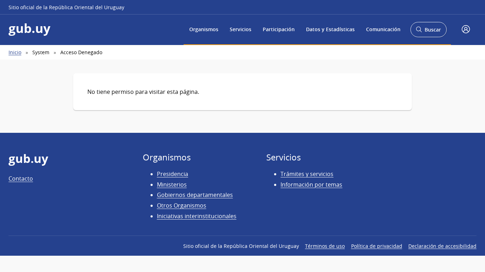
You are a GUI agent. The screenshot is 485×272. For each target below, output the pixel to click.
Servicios (240, 29)
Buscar (428, 31)
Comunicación (383, 29)
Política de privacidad (376, 246)
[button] (465, 30)
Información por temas (311, 184)
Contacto (21, 178)
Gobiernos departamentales (195, 195)
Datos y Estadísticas (330, 29)
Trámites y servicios (306, 174)
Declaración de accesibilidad (442, 246)
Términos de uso (325, 246)
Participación (279, 29)
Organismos (203, 29)
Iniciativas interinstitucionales (196, 216)
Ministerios (172, 184)
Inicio (15, 52)
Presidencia (172, 174)
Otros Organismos (181, 205)
